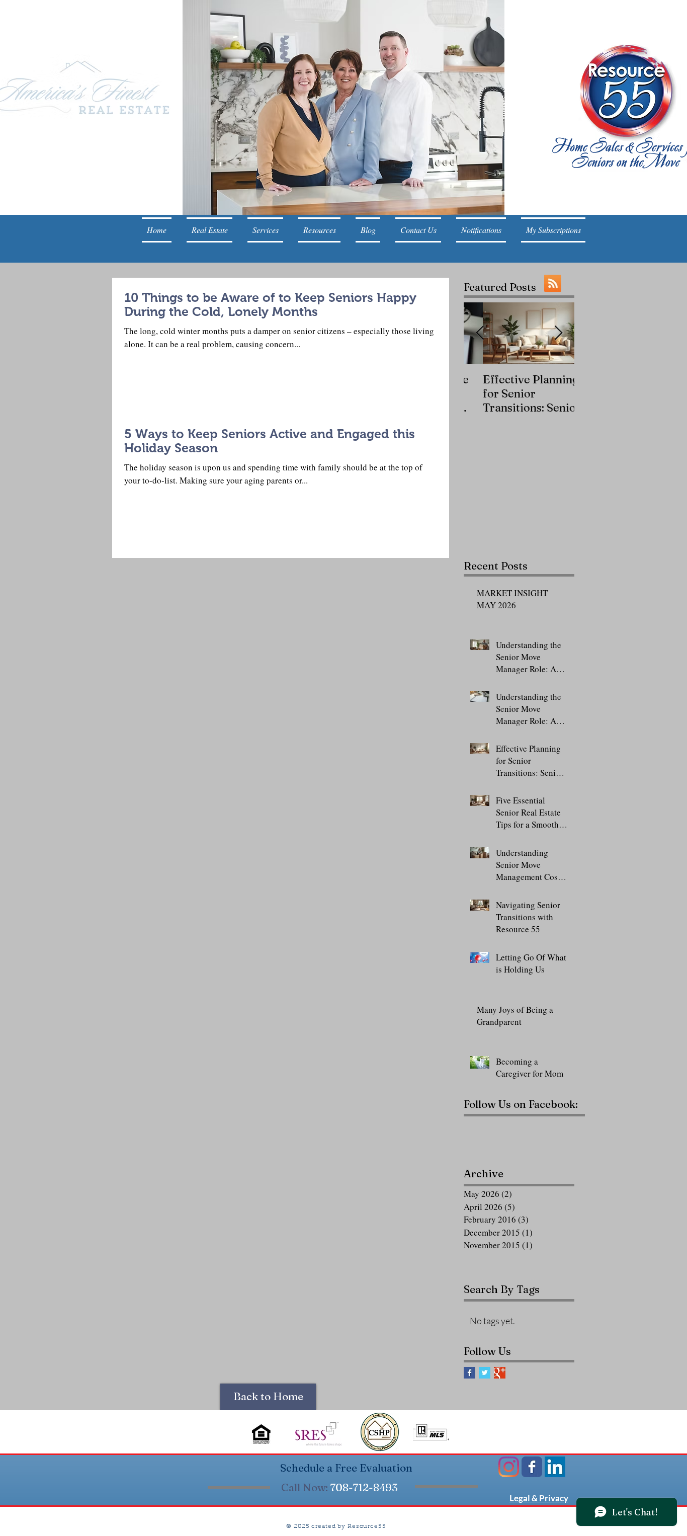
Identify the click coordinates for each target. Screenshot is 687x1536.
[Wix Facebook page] (532, 1467)
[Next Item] (558, 334)
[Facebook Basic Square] (469, 1373)
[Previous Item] (479, 334)
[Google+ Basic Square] (499, 1373)
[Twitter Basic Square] (484, 1373)
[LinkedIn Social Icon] (555, 1467)
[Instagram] (508, 1467)
